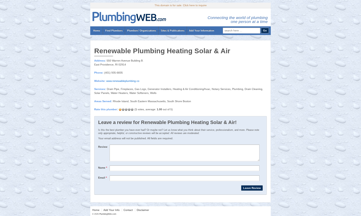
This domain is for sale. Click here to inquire (181, 5)
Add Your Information (201, 30)
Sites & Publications (172, 30)
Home (97, 30)
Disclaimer (143, 209)
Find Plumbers (114, 30)
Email (102, 177)
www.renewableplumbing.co (122, 80)
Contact (128, 209)
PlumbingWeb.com (107, 214)
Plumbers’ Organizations (141, 30)
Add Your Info (111, 209)
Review (102, 146)
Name (102, 167)
